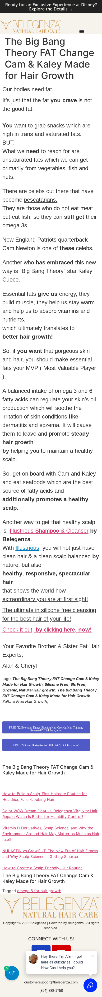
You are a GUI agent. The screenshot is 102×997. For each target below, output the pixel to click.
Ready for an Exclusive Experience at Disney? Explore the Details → (51, 7)
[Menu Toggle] (81, 31)
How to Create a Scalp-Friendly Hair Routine (42, 868)
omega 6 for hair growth (39, 890)
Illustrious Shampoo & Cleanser (49, 530)
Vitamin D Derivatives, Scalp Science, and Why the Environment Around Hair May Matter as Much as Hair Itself (50, 834)
